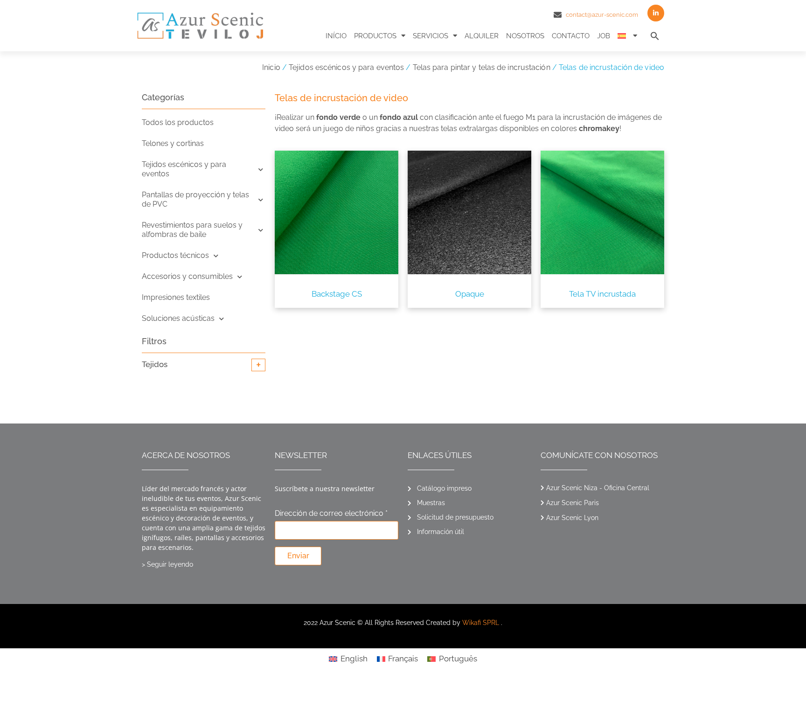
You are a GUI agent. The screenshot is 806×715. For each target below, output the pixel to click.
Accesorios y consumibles (187, 276)
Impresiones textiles (176, 297)
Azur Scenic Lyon (572, 517)
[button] (655, 36)
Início (336, 36)
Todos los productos (178, 122)
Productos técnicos (175, 255)
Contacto (571, 36)
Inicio (271, 67)
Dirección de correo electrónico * (331, 514)
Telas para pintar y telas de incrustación (481, 67)
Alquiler (482, 36)
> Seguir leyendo (167, 564)
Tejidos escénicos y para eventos (346, 67)
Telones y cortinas (173, 143)
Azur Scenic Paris (572, 503)
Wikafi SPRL (480, 622)
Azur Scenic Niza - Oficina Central (597, 488)
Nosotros (525, 36)
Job (603, 36)
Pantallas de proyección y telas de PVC (195, 199)
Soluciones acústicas (178, 318)
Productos (375, 36)
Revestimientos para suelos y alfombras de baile (192, 230)
